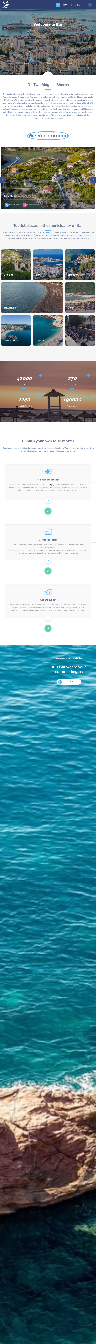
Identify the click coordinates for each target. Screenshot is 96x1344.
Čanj (70, 307)
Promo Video (70, 682)
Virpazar (73, 274)
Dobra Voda (11, 340)
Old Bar (8, 274)
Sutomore (10, 307)
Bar (37, 274)
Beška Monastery (11, 196)
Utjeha (39, 340)
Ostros (72, 340)
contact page (50, 485)
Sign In (79, 5)
